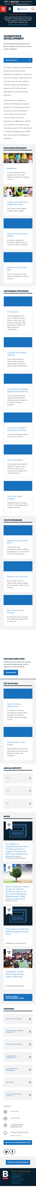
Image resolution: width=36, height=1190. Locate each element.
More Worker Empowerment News (15, 997)
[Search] (32, 9)
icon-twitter (6, 1151)
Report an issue (21, 1171)
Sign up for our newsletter (17, 1142)
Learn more (11, 672)
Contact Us (16, 1183)
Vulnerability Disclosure (17, 1176)
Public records (18, 1179)
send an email (15, 1118)
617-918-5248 (14, 1111)
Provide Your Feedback (18, 1162)
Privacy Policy (17, 1174)
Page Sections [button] (11, 60)
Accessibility (17, 1181)
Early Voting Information (18, 24)
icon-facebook (12, 1151)
